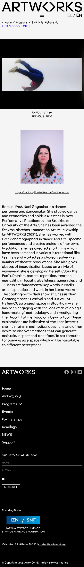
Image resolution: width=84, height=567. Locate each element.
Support (8, 442)
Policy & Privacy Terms (54, 563)
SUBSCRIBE (11, 487)
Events (7, 411)
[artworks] (42, 10)
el (69, 15)
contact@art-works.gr (52, 544)
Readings (9, 427)
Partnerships (12, 419)
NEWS (7, 434)
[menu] (42, 15)
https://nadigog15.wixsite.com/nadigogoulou (42, 192)
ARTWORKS (11, 396)
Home (8, 22)
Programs (22, 22)
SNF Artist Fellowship (45, 22)
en (79, 15)
